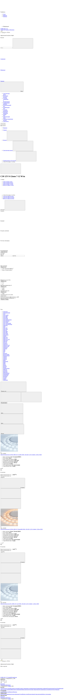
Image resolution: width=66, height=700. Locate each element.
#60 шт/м (5, 353)
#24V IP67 (5, 332)
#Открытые (5, 375)
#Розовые (5, 376)
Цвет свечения (4, 265)
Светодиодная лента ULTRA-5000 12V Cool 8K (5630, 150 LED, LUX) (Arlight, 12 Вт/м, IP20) (21, 454)
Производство (6, 691)
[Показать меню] (17, 136)
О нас (4, 14)
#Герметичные (6, 368)
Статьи (20, 694)
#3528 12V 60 (6, 346)
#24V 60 (5, 330)
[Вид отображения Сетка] (11, 397)
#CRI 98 (5, 359)
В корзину (22, 487)
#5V (4, 352)
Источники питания (5, 96)
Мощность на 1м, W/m (6, 280)
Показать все (3, 391)
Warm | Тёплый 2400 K (7, 270)
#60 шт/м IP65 (6, 354)
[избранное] (11, 504)
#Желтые (5, 369)
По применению (4, 250)
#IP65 (4, 362)
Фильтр (2, 433)
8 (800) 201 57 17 (4, 677)
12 (3, 284)
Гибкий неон (4, 115)
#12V (4, 313)
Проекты (5, 16)
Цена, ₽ (2, 254)
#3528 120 (5, 344)
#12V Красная (6, 320)
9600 (3, 289)
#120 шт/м (5, 311)
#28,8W (4, 336)
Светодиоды (6, 121)
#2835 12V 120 (6, 339)
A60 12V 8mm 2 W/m (7, 181)
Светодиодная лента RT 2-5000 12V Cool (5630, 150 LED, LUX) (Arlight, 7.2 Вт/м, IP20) (20, 603)
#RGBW (5, 366)
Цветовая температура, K (6, 285)
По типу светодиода (5, 240)
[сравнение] (11, 493)
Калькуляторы (31, 694)
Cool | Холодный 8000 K (7, 268)
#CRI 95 (5, 358)
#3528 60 (5, 348)
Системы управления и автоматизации (27, 688)
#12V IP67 (5, 317)
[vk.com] (10, 676)
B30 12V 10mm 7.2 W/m (8, 185)
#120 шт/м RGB (6, 312)
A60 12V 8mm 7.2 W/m (8, 184)
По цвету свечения (5, 230)
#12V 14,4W (5, 315)
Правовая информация (6, 685)
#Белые (4, 367)
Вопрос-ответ (25, 694)
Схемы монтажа (38, 694)
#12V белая (5, 322)
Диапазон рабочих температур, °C (8, 298)
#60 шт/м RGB (6, 355)
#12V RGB (5, 318)
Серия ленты (3, 295)
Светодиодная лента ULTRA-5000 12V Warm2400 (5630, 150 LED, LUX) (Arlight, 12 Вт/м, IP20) (22, 529)
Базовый (3, 220)
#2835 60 (5, 341)
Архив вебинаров (15, 694)
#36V (4, 349)
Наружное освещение (5, 113)
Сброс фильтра (4, 251)
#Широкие (5, 380)
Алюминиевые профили (6, 103)
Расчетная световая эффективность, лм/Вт (10, 297)
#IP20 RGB (5, 361)
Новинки (5, 127)
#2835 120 (5, 337)
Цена (2, 413)
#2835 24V (5, 340)
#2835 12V (5, 338)
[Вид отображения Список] (31, 397)
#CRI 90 (5, 356)
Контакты (12, 29)
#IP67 (4, 363)
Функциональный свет (52, 688)
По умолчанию (4, 402)
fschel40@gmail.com (12, 677)
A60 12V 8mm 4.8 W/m (8, 182)
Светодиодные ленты (5, 688)
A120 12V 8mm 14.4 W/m (8, 197)
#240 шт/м (5, 325)
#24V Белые (5, 334)
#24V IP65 (5, 331)
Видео (6, 694)
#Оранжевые (6, 374)
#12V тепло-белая (7, 323)
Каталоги (3, 694)
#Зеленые (5, 370)
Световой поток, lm (5, 290)
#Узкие (4, 378)
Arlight (9, 686)
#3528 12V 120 (6, 345)
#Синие (5, 377)
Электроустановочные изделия (43, 689)
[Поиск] (23, 43)
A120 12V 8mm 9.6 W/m (8, 196)
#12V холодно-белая (7, 324)
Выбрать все (3, 267)
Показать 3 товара (4, 299)
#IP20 (4, 360)
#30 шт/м (5, 342)
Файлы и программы (46, 694)
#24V (4, 326)
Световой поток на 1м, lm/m (7, 294)
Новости (5, 15)
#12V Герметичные (7, 319)
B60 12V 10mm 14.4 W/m (8, 198)
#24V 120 (5, 327)
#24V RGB (5, 333)
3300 (3, 293)
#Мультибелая (6, 373)
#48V (4, 351)
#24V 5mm (5, 329)
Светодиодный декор (31, 689)
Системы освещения (5, 110)
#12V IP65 (5, 316)
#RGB (4, 364)
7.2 (3, 282)
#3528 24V (5, 347)
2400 (3, 288)
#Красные (5, 371)
